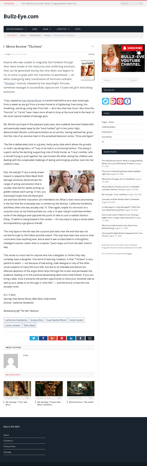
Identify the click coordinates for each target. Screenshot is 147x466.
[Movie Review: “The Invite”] (80, 390)
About (6, 435)
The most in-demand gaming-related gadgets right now (47, 3)
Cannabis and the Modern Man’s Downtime (120, 199)
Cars (34, 29)
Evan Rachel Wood (31, 100)
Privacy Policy (9, 446)
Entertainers (107, 132)
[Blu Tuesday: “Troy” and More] (17, 390)
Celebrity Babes (109, 127)
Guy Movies (107, 136)
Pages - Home (108, 122)
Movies (91, 54)
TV (103, 142)
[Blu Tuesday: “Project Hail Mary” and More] (49, 390)
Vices (78, 29)
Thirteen (9, 83)
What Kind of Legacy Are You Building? (118, 179)
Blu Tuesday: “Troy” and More (115, 194)
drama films (37, 319)
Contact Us (8, 440)
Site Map (7, 452)
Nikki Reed (29, 325)
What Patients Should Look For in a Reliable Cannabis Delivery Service (120, 188)
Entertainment (15, 29)
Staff (8, 54)
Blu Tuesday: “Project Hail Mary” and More (48, 403)
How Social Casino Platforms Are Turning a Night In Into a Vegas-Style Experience (120, 216)
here (129, 253)
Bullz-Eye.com (21, 16)
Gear (45, 29)
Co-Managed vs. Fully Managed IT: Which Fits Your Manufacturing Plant (121, 208)
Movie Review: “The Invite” (81, 402)
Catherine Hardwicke (16, 319)
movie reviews (12, 325)
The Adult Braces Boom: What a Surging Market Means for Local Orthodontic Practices (122, 162)
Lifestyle (62, 29)
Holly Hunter (76, 319)
